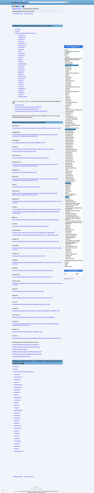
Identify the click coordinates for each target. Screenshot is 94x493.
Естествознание (69, 116)
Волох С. (20, 51)
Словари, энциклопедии (71, 253)
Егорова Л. (20, 61)
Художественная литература (72, 91)
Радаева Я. (21, 80)
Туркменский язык (69, 178)
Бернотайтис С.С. (22, 43)
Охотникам (68, 212)
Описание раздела (28, 13)
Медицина (67, 238)
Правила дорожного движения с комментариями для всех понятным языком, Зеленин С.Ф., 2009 (36, 241)
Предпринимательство (70, 194)
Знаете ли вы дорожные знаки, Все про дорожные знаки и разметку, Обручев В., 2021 (33, 270)
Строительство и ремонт (71, 215)
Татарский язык (69, 144)
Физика (67, 71)
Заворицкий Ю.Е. (22, 63)
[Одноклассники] (14, 6)
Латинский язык (69, 138)
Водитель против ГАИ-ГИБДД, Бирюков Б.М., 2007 (25, 172)
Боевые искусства (69, 258)
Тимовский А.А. (22, 88)
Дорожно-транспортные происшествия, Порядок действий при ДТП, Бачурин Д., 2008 (33, 149)
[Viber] (18, 6)
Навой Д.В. (21, 72)
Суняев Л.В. (21, 86)
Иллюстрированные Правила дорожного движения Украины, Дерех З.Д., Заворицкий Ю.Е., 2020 (36, 219)
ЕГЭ (66, 55)
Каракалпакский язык (70, 180)
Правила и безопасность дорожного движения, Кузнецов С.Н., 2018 (29, 255)
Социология (68, 83)
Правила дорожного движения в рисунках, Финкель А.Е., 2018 (27, 331)
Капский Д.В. (21, 67)
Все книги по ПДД (19, 104)
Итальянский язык (69, 137)
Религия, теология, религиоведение (73, 109)
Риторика (67, 92)
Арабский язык (68, 152)
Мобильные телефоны (70, 213)
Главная (67, 49)
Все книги (67, 261)
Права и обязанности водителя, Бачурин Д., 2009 (24, 151)
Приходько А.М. (22, 78)
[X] (23, 6)
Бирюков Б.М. (21, 47)
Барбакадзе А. (21, 39)
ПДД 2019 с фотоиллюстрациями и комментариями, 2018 (26, 347)
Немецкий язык (69, 135)
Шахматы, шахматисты (70, 235)
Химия (67, 74)
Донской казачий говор (70, 167)
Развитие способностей (71, 234)
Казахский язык (69, 155)
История (67, 96)
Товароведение (69, 195)
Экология (67, 108)
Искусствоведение (69, 80)
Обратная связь (68, 266)
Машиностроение (69, 229)
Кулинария (68, 257)
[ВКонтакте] (12, 6)
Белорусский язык (69, 141)
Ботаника (67, 89)
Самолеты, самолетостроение (72, 210)
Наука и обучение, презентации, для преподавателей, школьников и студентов (73, 59)
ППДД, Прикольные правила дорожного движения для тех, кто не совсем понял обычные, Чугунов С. (37, 338)
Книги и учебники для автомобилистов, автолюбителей (28, 107)
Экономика (68, 187)
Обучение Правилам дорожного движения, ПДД (26, 109)
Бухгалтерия (68, 190)
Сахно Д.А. (20, 84)
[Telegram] (20, 6)
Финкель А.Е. (21, 92)
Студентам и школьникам (71, 119)
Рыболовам (68, 250)
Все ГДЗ (67, 54)
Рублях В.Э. (21, 82)
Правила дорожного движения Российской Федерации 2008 (27, 351)
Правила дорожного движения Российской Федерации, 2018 (27, 354)
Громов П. (20, 57)
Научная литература (70, 123)
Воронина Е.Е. (21, 53)
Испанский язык (69, 134)
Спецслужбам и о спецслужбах (72, 240)
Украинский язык (69, 140)
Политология (68, 77)
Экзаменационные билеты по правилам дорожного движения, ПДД (31, 111)
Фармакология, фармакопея (72, 204)
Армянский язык (69, 143)
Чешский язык (68, 163)
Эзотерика (67, 198)
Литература (68, 69)
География (68, 114)
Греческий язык (69, 157)
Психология (68, 99)
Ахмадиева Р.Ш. (22, 37)
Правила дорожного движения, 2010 (21, 356)
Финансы (67, 189)
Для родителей (69, 122)
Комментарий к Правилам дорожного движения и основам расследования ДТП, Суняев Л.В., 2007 (36, 310)
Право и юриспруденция (71, 102)
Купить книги (68, 232)
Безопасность (68, 255)
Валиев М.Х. (21, 49)
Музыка (67, 106)
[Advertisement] (35, 20)
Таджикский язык (69, 181)
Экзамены (67, 57)
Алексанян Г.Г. (21, 35)
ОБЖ (66, 94)
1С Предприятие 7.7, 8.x (71, 246)
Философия (68, 100)
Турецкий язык (68, 154)
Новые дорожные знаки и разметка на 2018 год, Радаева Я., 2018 (28, 291)
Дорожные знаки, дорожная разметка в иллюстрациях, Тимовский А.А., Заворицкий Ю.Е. (34, 232)
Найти (66, 264)
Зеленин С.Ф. (21, 65)
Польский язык (68, 160)
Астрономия (68, 103)
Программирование (70, 237)
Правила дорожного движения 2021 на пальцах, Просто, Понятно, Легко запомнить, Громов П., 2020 (36, 209)
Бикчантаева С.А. (22, 45)
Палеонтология (69, 112)
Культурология (68, 120)
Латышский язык (69, 158)
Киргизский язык (69, 177)
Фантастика (68, 244)
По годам (17, 31)
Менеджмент (68, 184)
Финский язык (68, 172)
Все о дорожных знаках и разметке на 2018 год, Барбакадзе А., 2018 (29, 142)
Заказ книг (67, 226)
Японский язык (69, 166)
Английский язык (69, 131)
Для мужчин (68, 249)
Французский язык (69, 132)
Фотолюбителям (69, 200)
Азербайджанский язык (70, 151)
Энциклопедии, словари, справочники (74, 260)
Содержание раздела (18, 13)
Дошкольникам (69, 63)
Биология (67, 76)
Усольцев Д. (21, 90)
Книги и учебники (69, 62)
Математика (68, 66)
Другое (66, 263)
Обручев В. (21, 74)
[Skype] (21, 6)
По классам (18, 29)
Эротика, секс (68, 252)
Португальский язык (70, 161)
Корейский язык (69, 147)
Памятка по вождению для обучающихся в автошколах (26, 344)
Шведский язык (69, 164)
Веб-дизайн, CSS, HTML (71, 247)
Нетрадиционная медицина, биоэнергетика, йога (72, 242)
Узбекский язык (69, 146)
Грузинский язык (69, 175)
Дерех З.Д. (20, 59)
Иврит (66, 169)
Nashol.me (18, 491)
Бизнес (67, 192)
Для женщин (68, 231)
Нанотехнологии (69, 206)
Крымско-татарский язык (71, 149)
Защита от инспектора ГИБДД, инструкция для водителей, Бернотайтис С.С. (31, 157)
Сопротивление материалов (72, 127)
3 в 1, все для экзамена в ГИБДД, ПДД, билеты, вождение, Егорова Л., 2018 (31, 226)
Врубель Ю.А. (21, 55)
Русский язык (68, 68)
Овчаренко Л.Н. (22, 76)
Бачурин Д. (21, 41)
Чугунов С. (20, 94)
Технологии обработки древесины (73, 220)
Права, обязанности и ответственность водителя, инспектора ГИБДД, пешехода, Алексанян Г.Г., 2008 (37, 128)
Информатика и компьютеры (72, 73)
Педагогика (68, 85)
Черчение (67, 97)
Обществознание (69, 111)
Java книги (67, 228)
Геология (67, 225)
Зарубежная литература (71, 117)
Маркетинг (67, 186)
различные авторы (22, 96)
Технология (68, 82)
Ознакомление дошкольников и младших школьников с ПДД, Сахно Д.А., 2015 (31, 304)
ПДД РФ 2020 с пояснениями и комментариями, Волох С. (26, 186)
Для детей (67, 79)
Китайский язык (69, 170)
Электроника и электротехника (72, 203)
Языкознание (68, 174)
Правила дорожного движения (20, 349)
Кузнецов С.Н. (21, 70)
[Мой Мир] (16, 6)
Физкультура (68, 105)
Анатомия (67, 88)
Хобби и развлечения (70, 201)
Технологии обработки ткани (72, 216)
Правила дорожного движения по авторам (25, 33)
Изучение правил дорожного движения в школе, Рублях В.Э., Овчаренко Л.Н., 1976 (32, 276)
